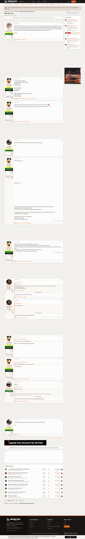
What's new (21, 1)
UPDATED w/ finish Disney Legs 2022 (16, 480)
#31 (62, 382)
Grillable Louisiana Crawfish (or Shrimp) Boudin (18, 472)
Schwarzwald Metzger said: (20, 339)
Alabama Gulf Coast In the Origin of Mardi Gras (9, 97)
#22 (62, 78)
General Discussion (23, 478)
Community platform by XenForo (41, 533)
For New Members (22, 485)
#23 (62, 101)
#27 (62, 279)
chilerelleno (7, 15)
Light (71, 533)
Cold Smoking (37, 4)
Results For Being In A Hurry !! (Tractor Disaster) (18, 484)
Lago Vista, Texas (10, 39)
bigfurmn (58, 497)
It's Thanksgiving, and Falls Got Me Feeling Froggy (18, 469)
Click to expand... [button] (38, 292)
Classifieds (49, 528)
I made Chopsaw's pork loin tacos (15, 488)
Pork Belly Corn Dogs (75, 32)
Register (65, 524)
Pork (16, 489)
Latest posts (68, 17)
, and (22, 121)
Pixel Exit (57, 533)
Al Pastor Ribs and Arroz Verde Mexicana (16, 492)
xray (9, 489)
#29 (62, 336)
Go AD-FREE (66, 526)
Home (31, 521)
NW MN (11, 395)
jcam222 (9, 481)
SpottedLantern (11, 478)
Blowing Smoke (17, 4)
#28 (62, 300)
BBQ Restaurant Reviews (71, 30)
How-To (63, 4)
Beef (19, 497)
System (66, 533)
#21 (62, 23)
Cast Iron (58, 4)
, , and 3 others (26, 98)
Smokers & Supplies (29, 4)
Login (65, 521)
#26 (62, 241)
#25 (62, 158)
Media (39, 1)
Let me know (64, 7)
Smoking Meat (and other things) (53, 526)
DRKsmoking (58, 470)
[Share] (60, 23)
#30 (62, 359)
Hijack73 (58, 477)
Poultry (20, 470)
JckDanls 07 (10, 485)
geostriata (10, 474)
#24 (62, 140)
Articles (33, 1)
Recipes (46, 4)
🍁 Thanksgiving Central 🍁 (23, 481)
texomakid (58, 493)
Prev (7, 20)
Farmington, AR (10, 155)
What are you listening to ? (72, 38)
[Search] (79, 1)
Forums (28, 1)
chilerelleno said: (18, 282)
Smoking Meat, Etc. (52, 4)
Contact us (32, 526)
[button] (25, 1)
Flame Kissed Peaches (71, 19)
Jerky (42, 4)
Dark (75, 533)
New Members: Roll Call (8, 4)
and (21, 39)
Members (45, 1)
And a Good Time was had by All (15, 476)
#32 (62, 419)
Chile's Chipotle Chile (12, 495)
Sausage (22, 4)
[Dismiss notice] (79, 7)
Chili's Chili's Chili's (71, 44)
